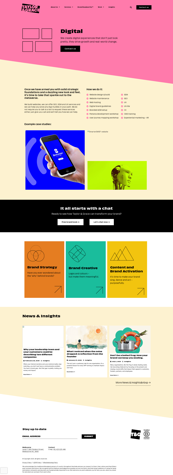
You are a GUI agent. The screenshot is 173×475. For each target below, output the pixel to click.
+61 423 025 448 (59, 449)
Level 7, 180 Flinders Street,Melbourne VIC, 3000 (33, 450)
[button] (131, 7)
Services (67, 7)
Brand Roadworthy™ (85, 7)
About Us (54, 7)
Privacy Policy (27, 462)
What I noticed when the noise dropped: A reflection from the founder (85, 354)
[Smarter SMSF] (117, 144)
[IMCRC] (117, 175)
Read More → (27, 374)
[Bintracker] (55, 160)
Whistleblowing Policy (50, 462)
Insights (112, 7)
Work (100, 7)
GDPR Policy (37, 462)
